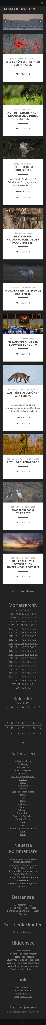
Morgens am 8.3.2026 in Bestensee (23, 292)
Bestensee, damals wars (23, 776)
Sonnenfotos (23, 813)
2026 (17, 610)
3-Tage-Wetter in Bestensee (23, 907)
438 (22, 591)
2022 (11, 625)
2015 (11, 650)
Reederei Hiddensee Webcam (23, 953)
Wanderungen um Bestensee (23, 828)
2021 (11, 628)
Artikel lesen (23, 74)
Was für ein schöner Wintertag (23, 394)
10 (20, 614)
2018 (11, 639)
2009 (11, 673)
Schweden (23, 810)
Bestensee (27, 110)
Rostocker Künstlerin (23, 932)
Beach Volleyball (23, 770)
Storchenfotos (23, 819)
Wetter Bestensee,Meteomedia (23, 966)
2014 (11, 654)
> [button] (40, 21)
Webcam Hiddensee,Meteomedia (23, 963)
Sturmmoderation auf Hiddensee (23, 959)
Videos (23, 825)
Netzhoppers (29, 338)
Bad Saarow (23, 767)
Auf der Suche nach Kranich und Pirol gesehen (22, 116)
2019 (11, 636)
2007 (11, 680)
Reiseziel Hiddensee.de (23, 956)
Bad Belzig (23, 764)
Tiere (23, 822)
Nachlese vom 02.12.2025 (23, 511)
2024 (12, 617)
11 (20, 617)
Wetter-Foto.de (23, 993)
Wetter (23, 831)
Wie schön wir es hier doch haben (23, 63)
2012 (11, 662)
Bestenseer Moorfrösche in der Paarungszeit (23, 239)
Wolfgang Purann (23, 996)
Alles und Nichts (27, 59)
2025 (12, 614)
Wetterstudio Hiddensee (23, 969)
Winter (23, 834)
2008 (11, 676)
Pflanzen (23, 807)
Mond (23, 794)
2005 (18, 687)
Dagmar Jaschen (19, 9)
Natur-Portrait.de (23, 990)
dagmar (12, 865)
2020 (11, 632)
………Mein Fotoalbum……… (23, 987)
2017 (11, 643)
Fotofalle (23, 779)
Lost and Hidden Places (23, 791)
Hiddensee (23, 785)
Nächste (30, 591)
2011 (11, 665)
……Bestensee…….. (23, 904)
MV (23, 797)
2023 (11, 621)
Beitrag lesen (23, 191)
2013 (11, 658)
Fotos (23, 782)
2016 (11, 647)
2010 (11, 669)
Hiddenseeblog (23, 950)
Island (23, 788)
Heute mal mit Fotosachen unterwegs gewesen (23, 564)
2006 (14, 684)
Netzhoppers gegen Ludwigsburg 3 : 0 (23, 343)
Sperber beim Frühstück (23, 168)
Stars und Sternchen (23, 816)
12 (17, 614)
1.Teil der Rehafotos (23, 462)
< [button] (6, 21)
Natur (23, 801)
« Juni (22, 742)
